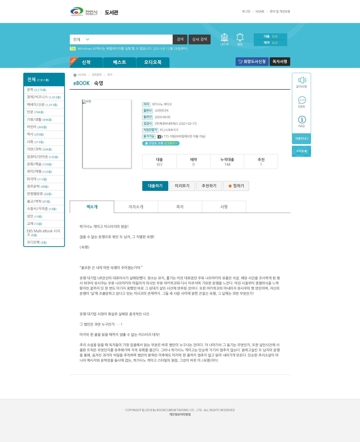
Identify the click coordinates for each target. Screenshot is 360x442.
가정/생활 (39, 119)
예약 (270, 42)
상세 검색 (199, 39)
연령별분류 (39, 194)
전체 (76, 39)
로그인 (246, 11)
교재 (34, 223)
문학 (36, 89)
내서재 (224, 44)
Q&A (301, 106)
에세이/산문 (42, 104)
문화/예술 (39, 164)
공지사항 (301, 86)
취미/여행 (39, 171)
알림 (240, 44)
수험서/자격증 (42, 208)
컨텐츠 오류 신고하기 (161, 143)
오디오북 (153, 62)
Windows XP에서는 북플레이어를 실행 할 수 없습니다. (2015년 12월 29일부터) (129, 48)
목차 (180, 207)
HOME (260, 11)
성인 (34, 216)
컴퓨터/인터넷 (42, 157)
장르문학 (37, 186)
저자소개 (136, 207)
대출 (270, 36)
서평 (224, 207)
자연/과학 (39, 149)
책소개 (91, 207)
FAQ (302, 126)
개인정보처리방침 (180, 414)
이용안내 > (302, 138)
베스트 (119, 62)
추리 (109, 75)
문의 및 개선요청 (280, 11)
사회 (35, 142)
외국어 (37, 179)
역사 (35, 134)
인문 (35, 112)
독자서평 (280, 61)
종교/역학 (38, 201)
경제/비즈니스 (44, 97)
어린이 (37, 127)
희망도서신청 (255, 61)
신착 (86, 62)
